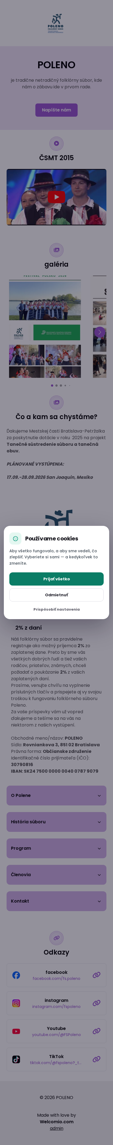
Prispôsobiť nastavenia (56, 609)
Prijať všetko (56, 579)
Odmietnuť (56, 595)
